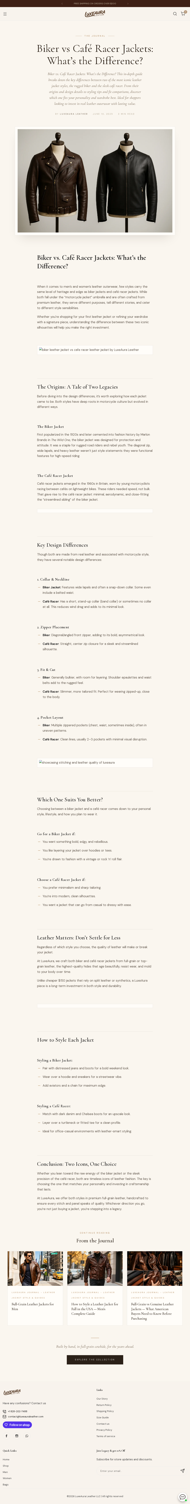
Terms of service (105, 1436)
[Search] (175, 14)
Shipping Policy (105, 1411)
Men (5, 1472)
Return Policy (104, 1405)
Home (6, 1459)
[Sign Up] (182, 1471)
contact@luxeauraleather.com (25, 1416)
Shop (6, 1465)
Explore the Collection (95, 1359)
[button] (62, 3)
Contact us (102, 1423)
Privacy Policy (104, 1430)
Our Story (102, 1398)
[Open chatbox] (182, 1496)
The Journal (95, 36)
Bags (6, 1484)
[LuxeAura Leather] (95, 14)
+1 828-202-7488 (17, 1411)
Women (7, 1478)
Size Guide (102, 1417)
